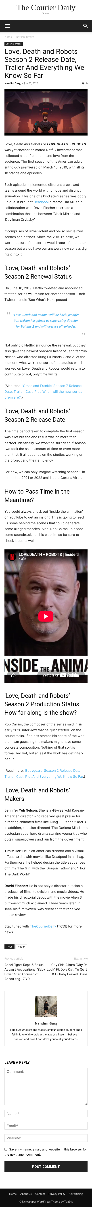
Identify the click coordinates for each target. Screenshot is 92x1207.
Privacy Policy (56, 1194)
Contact (40, 1194)
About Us (26, 1194)
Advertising (76, 1194)
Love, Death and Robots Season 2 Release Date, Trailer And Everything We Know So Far (44, 63)
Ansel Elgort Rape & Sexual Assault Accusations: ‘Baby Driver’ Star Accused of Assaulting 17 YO (24, 972)
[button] (7, 26)
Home (8, 36)
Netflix (21, 946)
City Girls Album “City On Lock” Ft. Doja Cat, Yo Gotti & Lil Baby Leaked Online (67, 969)
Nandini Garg (12, 83)
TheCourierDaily (43, 926)
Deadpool (41, 202)
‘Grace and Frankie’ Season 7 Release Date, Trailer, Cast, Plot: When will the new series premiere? (43, 391)
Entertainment (25, 36)
